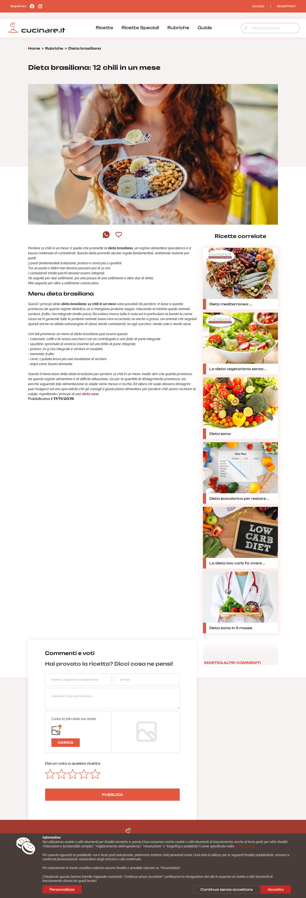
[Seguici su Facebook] (31, 6)
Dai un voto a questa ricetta (72, 763)
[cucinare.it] (36, 27)
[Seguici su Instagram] (39, 6)
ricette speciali (140, 27)
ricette (104, 27)
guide (205, 27)
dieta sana (90, 394)
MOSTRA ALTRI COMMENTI (232, 663)
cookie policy (244, 846)
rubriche (178, 27)
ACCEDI (258, 6)
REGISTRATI (286, 6)
